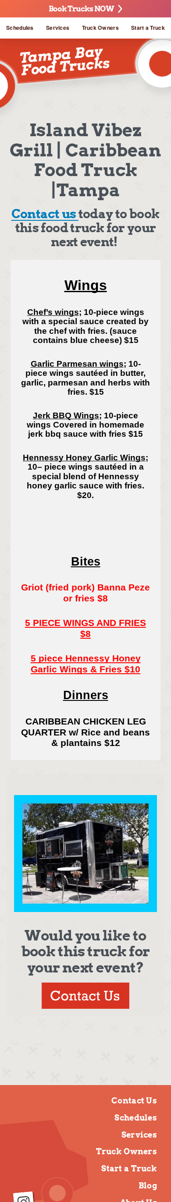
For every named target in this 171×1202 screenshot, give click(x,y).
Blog (148, 1185)
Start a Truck (148, 28)
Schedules (20, 28)
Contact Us (134, 1100)
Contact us (44, 213)
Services (57, 28)
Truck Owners (100, 28)
